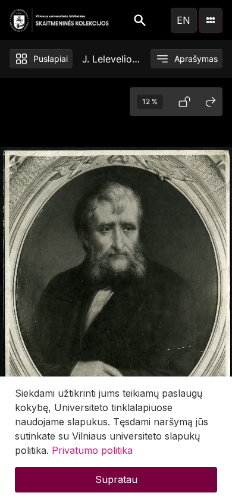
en (183, 20)
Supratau (116, 479)
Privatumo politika (92, 450)
